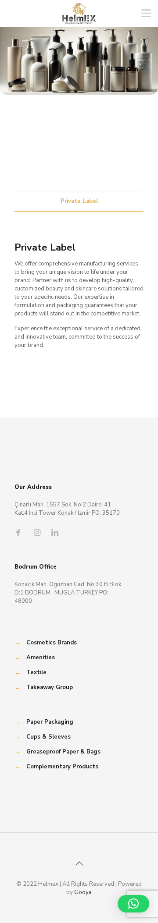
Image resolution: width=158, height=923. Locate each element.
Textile (36, 672)
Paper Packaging (49, 722)
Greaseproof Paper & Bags (63, 752)
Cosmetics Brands (51, 643)
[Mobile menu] (146, 13)
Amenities (40, 657)
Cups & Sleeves (48, 737)
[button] (133, 903)
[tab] (79, 201)
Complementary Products (62, 767)
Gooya (83, 892)
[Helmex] (79, 13)
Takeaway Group (49, 687)
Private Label (79, 201)
